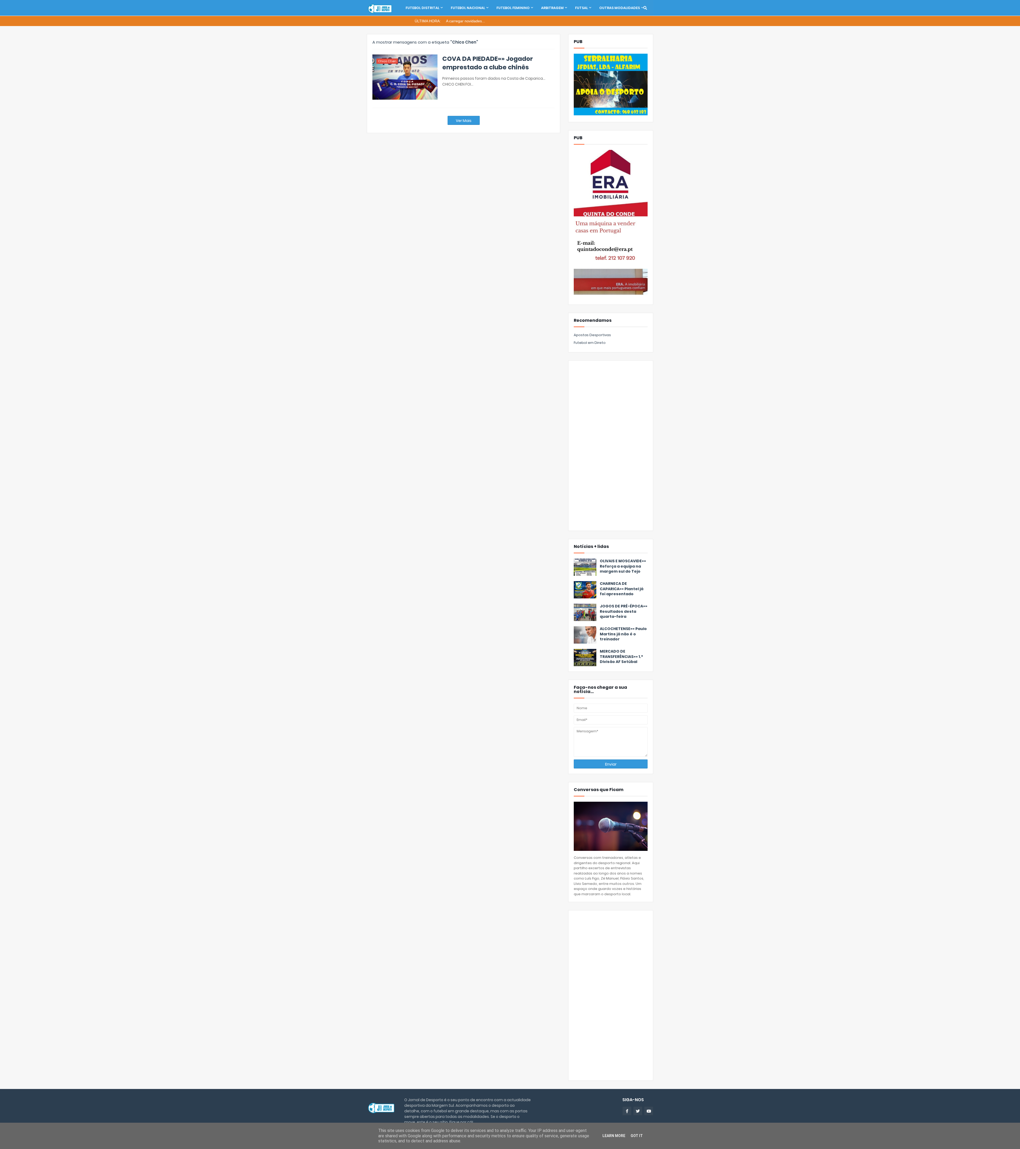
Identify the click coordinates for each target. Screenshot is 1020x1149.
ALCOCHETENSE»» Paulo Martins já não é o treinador (623, 634)
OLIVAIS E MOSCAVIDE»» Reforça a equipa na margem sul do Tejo (623, 566)
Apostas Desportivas (592, 334)
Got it (637, 1136)
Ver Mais (463, 120)
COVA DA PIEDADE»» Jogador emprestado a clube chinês (487, 62)
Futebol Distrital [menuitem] (422, 7)
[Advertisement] (611, 445)
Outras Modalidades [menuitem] (619, 7)
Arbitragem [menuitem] (552, 7)
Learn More (613, 1136)
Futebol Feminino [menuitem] (513, 7)
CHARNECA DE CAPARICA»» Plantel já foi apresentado (621, 589)
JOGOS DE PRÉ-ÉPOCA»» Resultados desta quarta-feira (623, 611)
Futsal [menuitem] (581, 7)
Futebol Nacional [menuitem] (468, 7)
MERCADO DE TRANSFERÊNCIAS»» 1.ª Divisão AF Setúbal (621, 656)
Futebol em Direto (590, 342)
